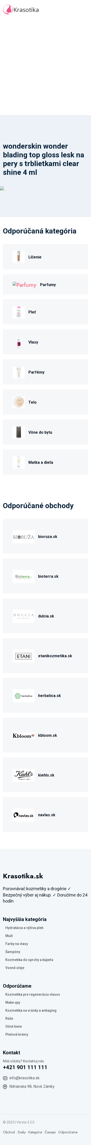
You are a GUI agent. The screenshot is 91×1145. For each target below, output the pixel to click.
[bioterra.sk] (23, 576)
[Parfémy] (19, 372)
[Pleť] (19, 311)
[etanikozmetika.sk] (23, 655)
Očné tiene (13, 1026)
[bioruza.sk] (23, 536)
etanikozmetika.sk (55, 656)
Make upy (12, 1002)
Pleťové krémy (16, 1034)
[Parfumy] (24, 284)
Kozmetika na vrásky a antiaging (31, 1010)
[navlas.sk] (23, 814)
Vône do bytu (40, 432)
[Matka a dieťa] (19, 462)
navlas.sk (46, 815)
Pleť (32, 312)
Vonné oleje (14, 968)
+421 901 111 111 (25, 1067)
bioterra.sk (48, 576)
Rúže (9, 1018)
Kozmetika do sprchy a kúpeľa (29, 960)
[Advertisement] (45, 67)
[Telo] (19, 402)
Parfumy (48, 284)
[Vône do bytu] (19, 432)
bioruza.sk (47, 536)
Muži (9, 936)
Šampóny (12, 952)
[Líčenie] (19, 256)
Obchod (9, 1132)
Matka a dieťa (40, 462)
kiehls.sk (46, 775)
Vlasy (33, 342)
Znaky (21, 1132)
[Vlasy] (19, 341)
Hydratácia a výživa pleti (24, 928)
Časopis (50, 1132)
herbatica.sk (49, 695)
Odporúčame (67, 1132)
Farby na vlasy (16, 944)
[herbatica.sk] (23, 695)
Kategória (35, 1132)
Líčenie (34, 257)
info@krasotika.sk (24, 1078)
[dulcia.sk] (23, 615)
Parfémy (36, 372)
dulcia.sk (46, 616)
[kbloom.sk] (23, 735)
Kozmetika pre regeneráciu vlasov (32, 994)
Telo (32, 402)
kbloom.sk (47, 735)
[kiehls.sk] (23, 774)
